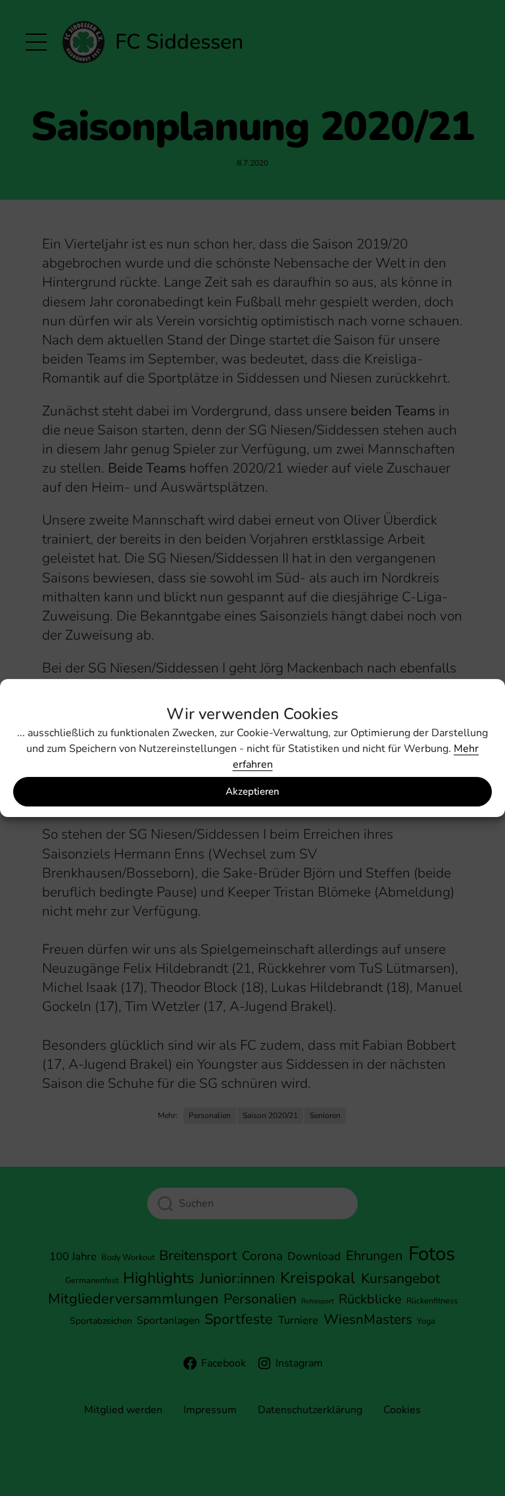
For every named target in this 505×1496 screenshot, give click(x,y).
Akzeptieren (252, 791)
